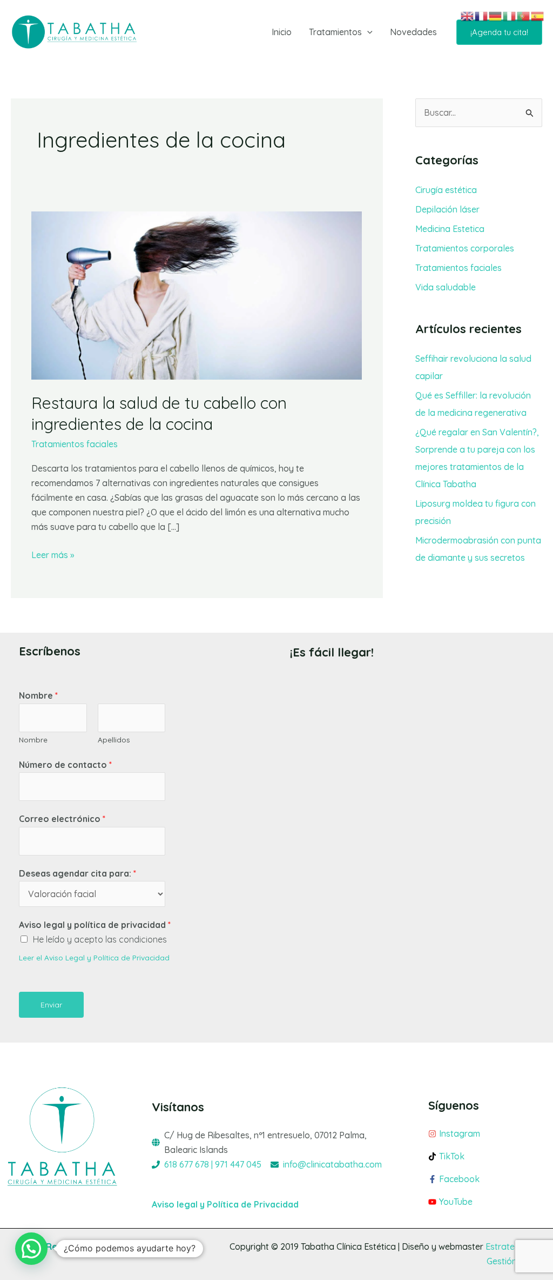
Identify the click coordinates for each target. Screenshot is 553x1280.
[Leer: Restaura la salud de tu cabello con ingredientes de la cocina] (196, 294)
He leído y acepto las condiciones (100, 939)
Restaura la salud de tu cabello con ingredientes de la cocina (159, 413)
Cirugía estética (446, 189)
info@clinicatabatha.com (332, 1164)
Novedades (413, 31)
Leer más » (52, 554)
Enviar (51, 1005)
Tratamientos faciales (74, 444)
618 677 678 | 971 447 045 (212, 1164)
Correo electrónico (62, 818)
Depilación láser (447, 209)
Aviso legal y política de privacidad (95, 924)
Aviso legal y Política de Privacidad (225, 1204)
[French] (482, 15)
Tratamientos (335, 31)
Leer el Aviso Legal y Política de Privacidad (94, 957)
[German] (496, 15)
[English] (468, 15)
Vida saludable (445, 287)
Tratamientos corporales (464, 248)
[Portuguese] (524, 15)
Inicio (282, 31)
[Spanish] (538, 15)
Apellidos (114, 739)
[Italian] (510, 15)
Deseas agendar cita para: (77, 873)
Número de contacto (65, 764)
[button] (367, 32)
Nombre (38, 695)
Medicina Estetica (449, 228)
